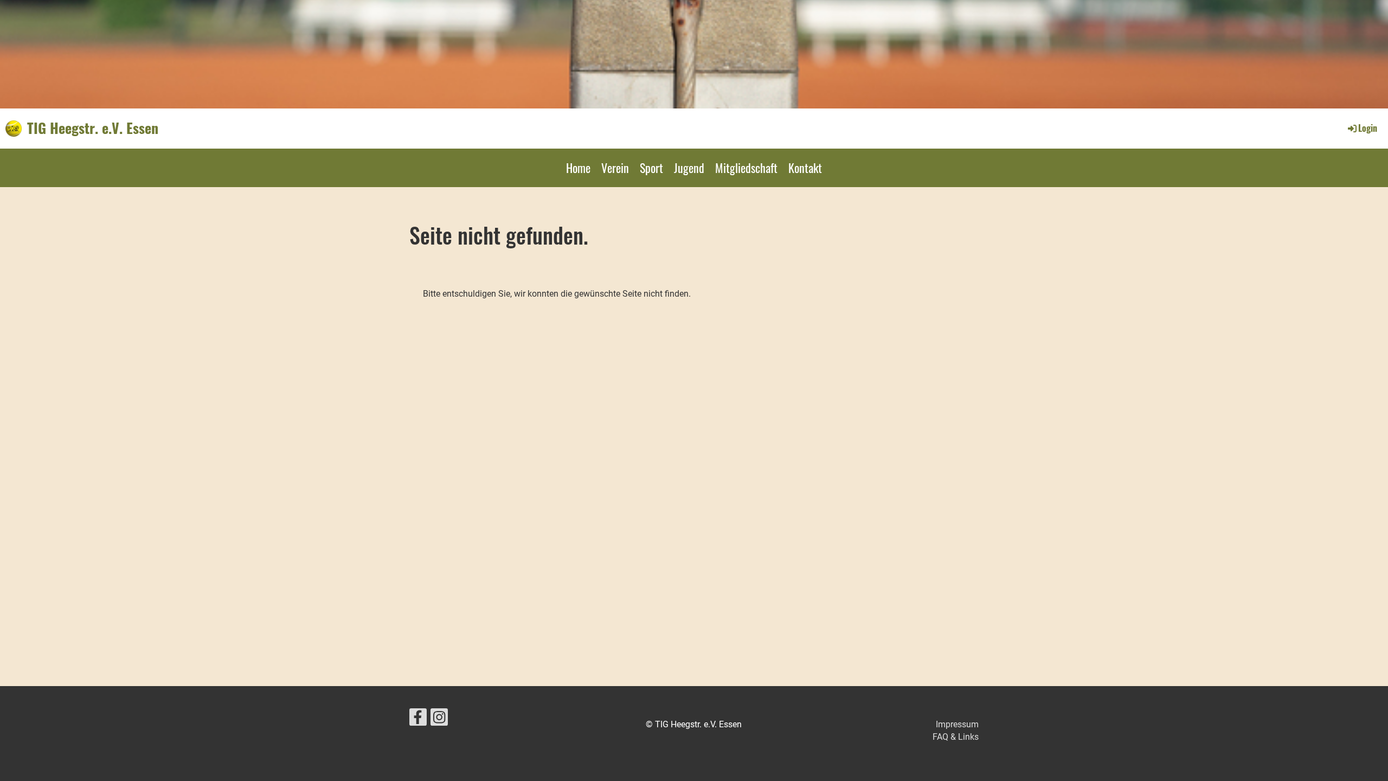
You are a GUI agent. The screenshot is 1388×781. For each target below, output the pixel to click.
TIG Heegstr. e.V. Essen (92, 128)
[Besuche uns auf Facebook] (418, 719)
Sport (651, 167)
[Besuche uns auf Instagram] (439, 719)
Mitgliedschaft (746, 167)
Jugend (689, 167)
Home (578, 167)
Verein (615, 167)
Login (1367, 128)
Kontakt (805, 167)
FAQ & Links (956, 737)
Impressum (957, 724)
